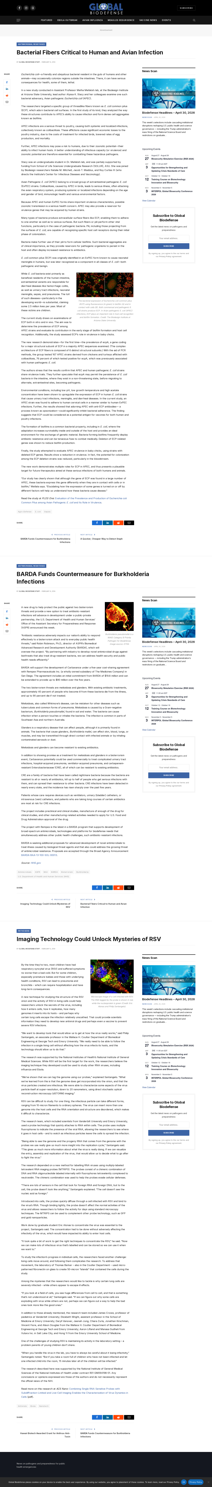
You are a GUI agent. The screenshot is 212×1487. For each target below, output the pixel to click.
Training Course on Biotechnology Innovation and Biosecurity (168, 181)
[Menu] (18, 20)
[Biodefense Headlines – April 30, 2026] (168, 93)
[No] (208, 1482)
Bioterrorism (67, 872)
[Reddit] (7, 95)
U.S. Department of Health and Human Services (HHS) (43, 876)
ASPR (37, 872)
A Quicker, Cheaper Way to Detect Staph (101, 538)
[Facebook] (7, 82)
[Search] (193, 20)
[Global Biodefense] (106, 8)
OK (183, 1482)
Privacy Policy (165, 256)
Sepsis (47, 511)
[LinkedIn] (7, 89)
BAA (46, 872)
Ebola (33, 1406)
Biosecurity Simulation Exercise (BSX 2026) (172, 158)
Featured (46, 20)
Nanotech (43, 1406)
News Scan (147, 117)
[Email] (7, 102)
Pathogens (23, 931)
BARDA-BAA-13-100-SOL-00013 (39, 855)
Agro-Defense (25, 511)
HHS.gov (36, 862)
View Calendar (148, 200)
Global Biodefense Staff (29, 62)
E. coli (38, 511)
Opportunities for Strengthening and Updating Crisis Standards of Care (169, 698)
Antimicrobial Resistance (31, 44)
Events (166, 20)
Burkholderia (82, 872)
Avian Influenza (92, 20)
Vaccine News (148, 20)
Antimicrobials (24, 872)
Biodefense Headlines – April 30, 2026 (168, 112)
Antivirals (22, 1406)
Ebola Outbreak (67, 20)
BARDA (54, 872)
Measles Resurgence (121, 20)
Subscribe (186, 8)
